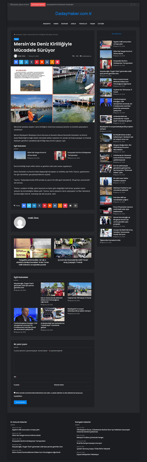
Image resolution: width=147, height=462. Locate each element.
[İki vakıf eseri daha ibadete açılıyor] (106, 181)
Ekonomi (64, 24)
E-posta (17, 385)
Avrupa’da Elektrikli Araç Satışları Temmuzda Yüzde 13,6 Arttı (123, 232)
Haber (55, 24)
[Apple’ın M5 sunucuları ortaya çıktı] (106, 45)
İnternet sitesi (59, 385)
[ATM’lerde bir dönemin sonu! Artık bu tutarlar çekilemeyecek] (106, 158)
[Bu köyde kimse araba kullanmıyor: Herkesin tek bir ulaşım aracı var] (106, 138)
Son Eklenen (116, 34)
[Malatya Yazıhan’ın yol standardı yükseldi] (106, 191)
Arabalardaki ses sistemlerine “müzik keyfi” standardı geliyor (52, 325)
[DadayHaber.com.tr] (73, 13)
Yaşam (92, 24)
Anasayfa (46, 24)
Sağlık (73, 24)
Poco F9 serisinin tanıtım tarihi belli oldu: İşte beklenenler (123, 209)
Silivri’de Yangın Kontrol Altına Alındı (122, 52)
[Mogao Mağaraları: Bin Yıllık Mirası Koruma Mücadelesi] (106, 148)
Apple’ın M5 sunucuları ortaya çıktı (122, 43)
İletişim (101, 24)
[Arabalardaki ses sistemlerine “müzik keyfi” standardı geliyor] (52, 314)
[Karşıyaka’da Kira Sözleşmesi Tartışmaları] (60, 155)
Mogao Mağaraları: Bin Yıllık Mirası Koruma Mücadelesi (122, 147)
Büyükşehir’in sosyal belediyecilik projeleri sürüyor (79, 310)
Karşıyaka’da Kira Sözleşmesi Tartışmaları (60, 4)
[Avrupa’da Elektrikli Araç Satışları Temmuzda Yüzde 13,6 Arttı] (106, 233)
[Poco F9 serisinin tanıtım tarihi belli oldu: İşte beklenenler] (106, 210)
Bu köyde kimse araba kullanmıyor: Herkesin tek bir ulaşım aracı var (123, 137)
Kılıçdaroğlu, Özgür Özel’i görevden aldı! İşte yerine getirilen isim (24, 285)
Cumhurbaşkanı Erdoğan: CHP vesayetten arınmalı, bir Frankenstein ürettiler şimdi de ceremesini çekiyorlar (25, 326)
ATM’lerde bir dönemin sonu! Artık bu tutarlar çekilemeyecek (122, 157)
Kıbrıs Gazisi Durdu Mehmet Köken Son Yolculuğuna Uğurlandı (52, 300)
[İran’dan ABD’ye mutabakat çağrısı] (106, 200)
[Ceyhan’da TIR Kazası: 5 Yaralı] (79, 289)
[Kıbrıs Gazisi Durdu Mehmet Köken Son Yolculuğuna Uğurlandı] (52, 289)
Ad (15, 377)
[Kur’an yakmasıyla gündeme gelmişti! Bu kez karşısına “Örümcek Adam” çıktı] (106, 169)
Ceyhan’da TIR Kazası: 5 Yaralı (79, 298)
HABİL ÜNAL (22, 56)
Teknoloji (83, 24)
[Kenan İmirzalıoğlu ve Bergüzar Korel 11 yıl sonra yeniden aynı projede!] (106, 220)
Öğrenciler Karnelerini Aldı (110, 240)
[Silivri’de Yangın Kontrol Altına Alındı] (20, 155)
